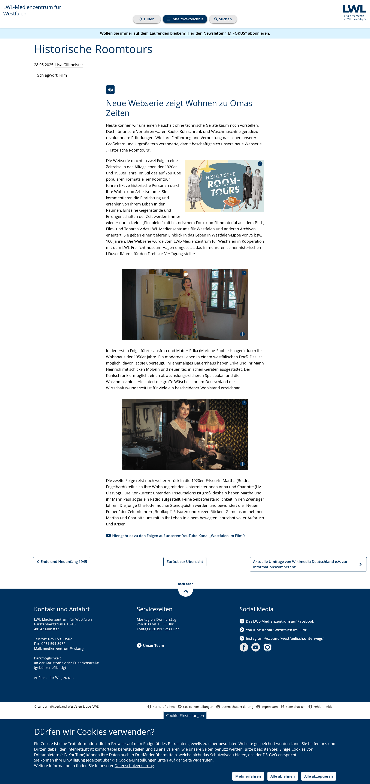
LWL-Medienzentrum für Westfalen (32, 10)
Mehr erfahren (248, 776)
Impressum (269, 707)
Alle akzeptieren (318, 776)
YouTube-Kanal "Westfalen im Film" (276, 629)
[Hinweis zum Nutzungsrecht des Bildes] (258, 163)
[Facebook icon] (244, 647)
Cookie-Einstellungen (185, 715)
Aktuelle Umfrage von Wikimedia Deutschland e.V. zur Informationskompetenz (300, 565)
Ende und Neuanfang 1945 (61, 562)
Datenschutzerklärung (134, 765)
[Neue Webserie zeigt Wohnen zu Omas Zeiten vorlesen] (110, 89)
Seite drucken (296, 707)
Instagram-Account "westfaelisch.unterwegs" (285, 638)
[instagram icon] (267, 647)
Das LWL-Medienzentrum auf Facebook (280, 621)
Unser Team (153, 645)
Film (63, 75)
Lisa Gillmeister (69, 64)
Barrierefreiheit (164, 707)
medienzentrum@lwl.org (63, 648)
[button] (185, 304)
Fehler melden (324, 707)
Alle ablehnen (282, 776)
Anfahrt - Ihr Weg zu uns (54, 677)
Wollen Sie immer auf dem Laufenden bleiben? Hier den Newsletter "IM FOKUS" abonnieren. (185, 33)
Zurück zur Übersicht (185, 561)
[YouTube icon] (255, 647)
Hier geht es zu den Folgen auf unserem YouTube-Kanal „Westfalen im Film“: (178, 535)
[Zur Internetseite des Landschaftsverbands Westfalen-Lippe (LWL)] (353, 12)
